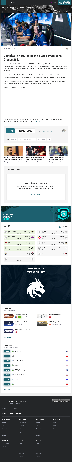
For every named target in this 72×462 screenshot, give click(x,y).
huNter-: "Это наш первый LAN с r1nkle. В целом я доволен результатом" (13, 158)
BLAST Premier (41, 139)
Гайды (20, 428)
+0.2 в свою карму (47, 131)
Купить (4, 422)
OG (49, 139)
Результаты (65, 226)
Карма (4, 413)
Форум (54, 422)
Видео (54, 425)
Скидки (4, 435)
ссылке (38, 121)
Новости (13, 7)
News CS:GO (5, 408)
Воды (54, 428)
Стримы (21, 7)
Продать (4, 425)
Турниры (29, 7)
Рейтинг (10, 413)
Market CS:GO (17, 408)
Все (60, 226)
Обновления (22, 422)
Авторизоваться (36, 194)
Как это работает (6, 428)
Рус (67, 348)
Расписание (56, 432)
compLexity (13, 139)
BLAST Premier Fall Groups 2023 (27, 139)
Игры (20, 432)
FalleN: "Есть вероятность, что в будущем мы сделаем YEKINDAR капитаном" (35, 158)
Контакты (18, 413)
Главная (5, 7)
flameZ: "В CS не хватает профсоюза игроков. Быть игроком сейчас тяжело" (57, 158)
